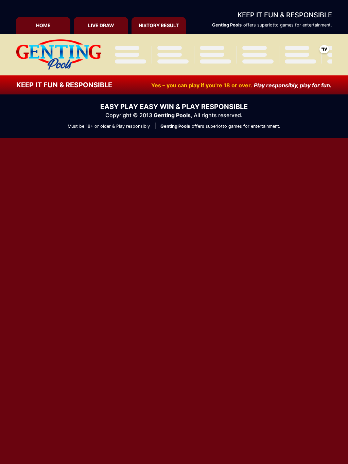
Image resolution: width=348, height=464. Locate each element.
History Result (159, 25)
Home (43, 25)
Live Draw (101, 25)
